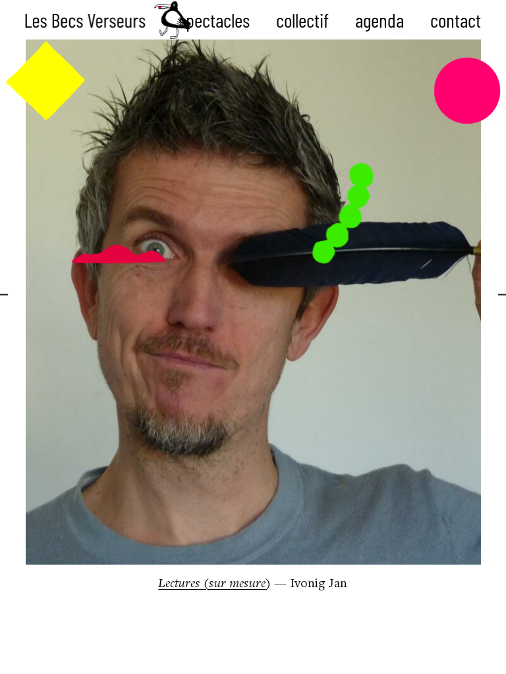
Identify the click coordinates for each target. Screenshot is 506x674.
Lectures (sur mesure (212, 583)
